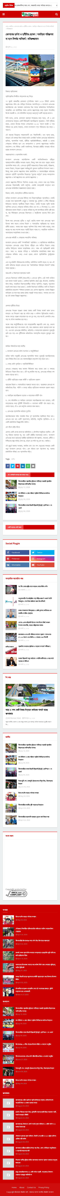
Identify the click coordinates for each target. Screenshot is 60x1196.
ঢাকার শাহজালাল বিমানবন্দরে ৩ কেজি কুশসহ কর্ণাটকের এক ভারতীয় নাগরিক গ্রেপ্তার (34, 611)
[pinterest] (17, 558)
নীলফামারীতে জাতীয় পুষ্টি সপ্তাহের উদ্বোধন (30, 804)
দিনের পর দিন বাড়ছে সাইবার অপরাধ (28, 792)
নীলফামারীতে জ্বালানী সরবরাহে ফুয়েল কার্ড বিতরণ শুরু (33, 816)
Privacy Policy (44, 1187)
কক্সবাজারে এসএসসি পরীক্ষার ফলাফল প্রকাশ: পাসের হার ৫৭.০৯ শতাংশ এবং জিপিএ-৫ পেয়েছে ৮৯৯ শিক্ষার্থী (34, 635)
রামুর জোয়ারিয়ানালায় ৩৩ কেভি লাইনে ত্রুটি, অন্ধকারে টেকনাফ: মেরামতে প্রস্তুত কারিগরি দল (34, 1173)
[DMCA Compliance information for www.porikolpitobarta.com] (16, 896)
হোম (7, 26)
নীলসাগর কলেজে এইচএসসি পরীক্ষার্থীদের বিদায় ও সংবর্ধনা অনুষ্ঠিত (34, 1056)
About (21, 1187)
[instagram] (42, 558)
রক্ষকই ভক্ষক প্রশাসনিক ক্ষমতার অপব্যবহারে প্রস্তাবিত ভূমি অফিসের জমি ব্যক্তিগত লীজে (35, 954)
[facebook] (17, 552)
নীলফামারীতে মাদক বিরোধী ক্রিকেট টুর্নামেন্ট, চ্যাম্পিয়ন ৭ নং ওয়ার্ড (35, 506)
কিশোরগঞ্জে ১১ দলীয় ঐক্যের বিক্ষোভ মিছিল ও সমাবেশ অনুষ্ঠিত (33, 1044)
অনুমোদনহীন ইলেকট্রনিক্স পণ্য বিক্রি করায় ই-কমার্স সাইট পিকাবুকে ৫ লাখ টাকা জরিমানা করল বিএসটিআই (35, 599)
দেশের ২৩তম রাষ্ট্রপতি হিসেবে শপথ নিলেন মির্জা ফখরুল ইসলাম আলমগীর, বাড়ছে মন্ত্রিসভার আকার (34, 623)
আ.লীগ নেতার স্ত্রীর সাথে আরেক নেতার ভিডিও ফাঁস (33, 586)
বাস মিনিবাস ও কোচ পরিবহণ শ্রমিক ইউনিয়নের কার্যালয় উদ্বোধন (34, 494)
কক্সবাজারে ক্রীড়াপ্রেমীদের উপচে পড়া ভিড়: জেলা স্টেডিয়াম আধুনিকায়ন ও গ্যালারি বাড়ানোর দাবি (36, 1149)
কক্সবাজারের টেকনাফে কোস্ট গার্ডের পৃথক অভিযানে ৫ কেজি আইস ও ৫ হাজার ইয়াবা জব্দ (36, 1125)
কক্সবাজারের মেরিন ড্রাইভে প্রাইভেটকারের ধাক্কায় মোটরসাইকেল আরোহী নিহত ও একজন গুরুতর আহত (34, 1101)
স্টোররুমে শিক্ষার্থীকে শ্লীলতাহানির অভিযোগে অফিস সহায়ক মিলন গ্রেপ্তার (34, 930)
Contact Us (31, 1187)
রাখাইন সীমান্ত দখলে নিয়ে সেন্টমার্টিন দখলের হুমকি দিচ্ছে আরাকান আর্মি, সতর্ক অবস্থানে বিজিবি (36, 1113)
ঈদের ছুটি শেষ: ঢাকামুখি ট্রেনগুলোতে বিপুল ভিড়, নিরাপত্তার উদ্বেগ (35, 782)
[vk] (17, 564)
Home (14, 1187)
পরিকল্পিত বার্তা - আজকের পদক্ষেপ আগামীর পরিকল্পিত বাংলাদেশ (37, 1192)
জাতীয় (11, 26)
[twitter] (42, 552)
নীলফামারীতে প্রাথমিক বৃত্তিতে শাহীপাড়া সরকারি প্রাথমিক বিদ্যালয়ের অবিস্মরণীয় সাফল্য (34, 482)
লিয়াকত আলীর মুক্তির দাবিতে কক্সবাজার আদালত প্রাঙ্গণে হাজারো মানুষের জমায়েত (36, 1161)
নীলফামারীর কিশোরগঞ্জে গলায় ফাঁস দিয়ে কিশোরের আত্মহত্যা (33, 940)
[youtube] (42, 564)
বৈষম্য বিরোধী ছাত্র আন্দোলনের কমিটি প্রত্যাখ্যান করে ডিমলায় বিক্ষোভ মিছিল (36, 978)
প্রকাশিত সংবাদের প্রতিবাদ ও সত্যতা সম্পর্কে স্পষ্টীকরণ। (34, 646)
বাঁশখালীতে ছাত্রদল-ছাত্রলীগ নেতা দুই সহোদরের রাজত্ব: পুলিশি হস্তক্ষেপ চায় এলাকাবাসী (34, 990)
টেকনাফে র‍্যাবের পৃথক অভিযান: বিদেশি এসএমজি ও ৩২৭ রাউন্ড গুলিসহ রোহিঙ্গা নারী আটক (36, 1137)
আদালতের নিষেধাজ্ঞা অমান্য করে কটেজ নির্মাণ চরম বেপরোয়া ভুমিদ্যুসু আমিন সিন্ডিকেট (35, 966)
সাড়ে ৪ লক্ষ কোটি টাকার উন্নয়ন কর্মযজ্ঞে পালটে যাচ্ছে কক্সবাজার (27, 711)
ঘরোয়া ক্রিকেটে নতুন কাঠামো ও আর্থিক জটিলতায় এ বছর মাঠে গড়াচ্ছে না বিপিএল (36, 659)
